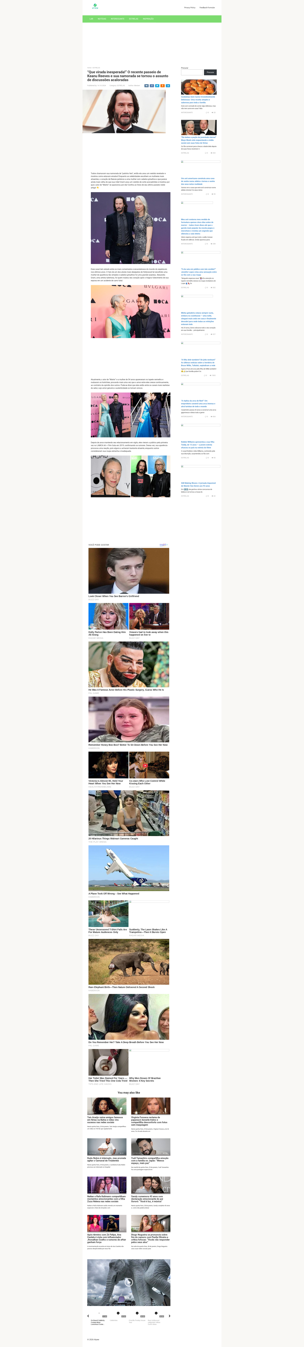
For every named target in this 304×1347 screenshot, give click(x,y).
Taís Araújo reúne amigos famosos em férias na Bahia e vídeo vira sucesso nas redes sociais (105, 1120)
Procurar (184, 68)
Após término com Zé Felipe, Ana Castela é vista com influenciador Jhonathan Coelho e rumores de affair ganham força (106, 1238)
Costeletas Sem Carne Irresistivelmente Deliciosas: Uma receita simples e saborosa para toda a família (198, 100)
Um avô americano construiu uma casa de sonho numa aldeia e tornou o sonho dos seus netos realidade (198, 181)
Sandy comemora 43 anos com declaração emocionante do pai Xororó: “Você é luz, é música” (147, 1199)
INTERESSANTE (117, 19)
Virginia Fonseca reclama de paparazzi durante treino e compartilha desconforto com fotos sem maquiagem (149, 1121)
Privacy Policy (189, 8)
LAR (91, 19)
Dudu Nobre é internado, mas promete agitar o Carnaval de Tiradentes (106, 1159)
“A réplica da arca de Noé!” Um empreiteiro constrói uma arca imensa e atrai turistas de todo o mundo (198, 404)
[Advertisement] (152, 42)
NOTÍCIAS (102, 19)
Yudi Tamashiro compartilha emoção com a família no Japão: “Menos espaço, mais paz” (150, 1160)
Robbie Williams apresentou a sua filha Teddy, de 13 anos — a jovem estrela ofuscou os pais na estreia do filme (197, 445)
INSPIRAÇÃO (148, 19)
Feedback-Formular (207, 8)
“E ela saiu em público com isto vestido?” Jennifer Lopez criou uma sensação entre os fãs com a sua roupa (199, 272)
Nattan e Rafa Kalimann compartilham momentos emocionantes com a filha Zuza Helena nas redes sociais (106, 1199)
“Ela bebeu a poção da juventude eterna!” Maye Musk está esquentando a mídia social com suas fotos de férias (198, 140)
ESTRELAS (133, 19)
